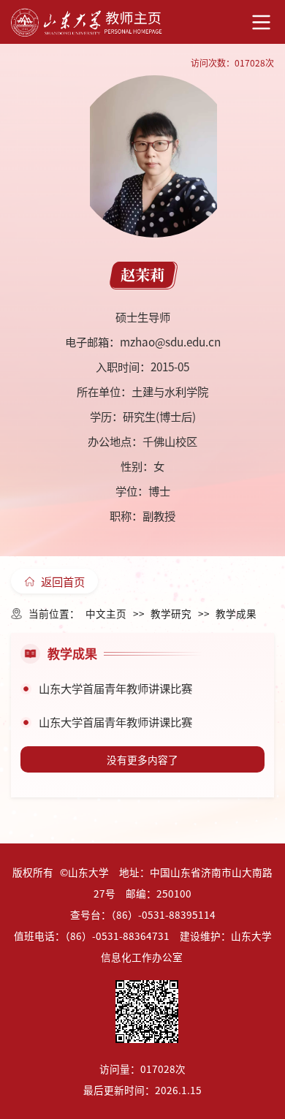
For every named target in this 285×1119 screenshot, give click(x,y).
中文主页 (106, 613)
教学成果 (236, 613)
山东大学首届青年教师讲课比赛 (115, 688)
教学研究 (171, 613)
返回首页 (63, 581)
